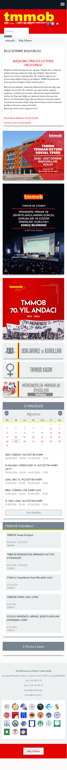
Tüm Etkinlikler (33, 512)
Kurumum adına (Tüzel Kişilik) (17, 122)
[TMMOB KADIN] (33, 370)
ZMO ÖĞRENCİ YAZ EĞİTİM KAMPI (24, 454)
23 (59, 437)
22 (51, 437)
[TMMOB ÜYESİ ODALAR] (33, 350)
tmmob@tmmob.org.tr (33, 690)
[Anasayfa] (29, 18)
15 (51, 433)
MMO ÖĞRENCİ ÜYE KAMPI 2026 (23, 490)
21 (42, 437)
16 (59, 433)
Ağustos (33, 413)
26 (25, 441)
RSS (18, 23)
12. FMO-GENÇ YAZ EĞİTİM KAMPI (24, 500)
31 (7, 445)
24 (7, 441)
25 (16, 441)
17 (7, 437)
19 (24, 437)
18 (16, 437)
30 (59, 441)
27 (33, 441)
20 (33, 437)
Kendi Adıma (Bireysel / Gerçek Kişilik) (21, 118)
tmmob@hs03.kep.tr (33, 695)
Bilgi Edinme (33, 751)
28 (42, 441)
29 (51, 441)
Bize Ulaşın (27, 23)
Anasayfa (10, 40)
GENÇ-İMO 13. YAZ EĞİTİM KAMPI (23, 479)
